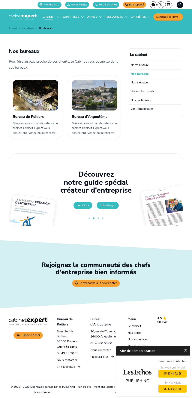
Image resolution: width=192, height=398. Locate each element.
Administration (42, 392)
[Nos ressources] (116, 17)
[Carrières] (140, 17)
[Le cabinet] (51, 17)
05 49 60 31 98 (173, 388)
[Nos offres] (94, 17)
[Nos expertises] (73, 17)
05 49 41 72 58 (173, 373)
